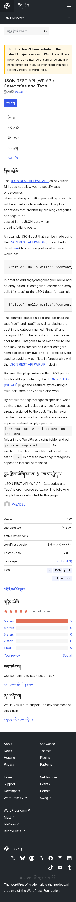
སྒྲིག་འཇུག (13, 138)
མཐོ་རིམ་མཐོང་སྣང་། (14, 589)
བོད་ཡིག (17, 849)
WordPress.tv (15, 798)
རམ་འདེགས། (14, 158)
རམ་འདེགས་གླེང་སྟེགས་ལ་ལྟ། (19, 685)
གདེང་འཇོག (14, 128)
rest (55, 578)
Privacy (9, 764)
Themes (45, 751)
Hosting (9, 757)
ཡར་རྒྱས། (13, 148)
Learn (8, 777)
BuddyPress (14, 831)
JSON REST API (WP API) (30, 181)
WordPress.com (17, 810)
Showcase (47, 744)
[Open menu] (70, 6)
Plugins (45, 757)
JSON (57, 570)
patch (67, 570)
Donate (47, 791)
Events (45, 784)
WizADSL (21, 92)
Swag (46, 798)
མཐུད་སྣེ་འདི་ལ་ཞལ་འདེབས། (19, 720)
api (49, 570)
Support (9, 784)
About (8, 744)
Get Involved (49, 777)
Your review (12, 655)
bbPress (12, 824)
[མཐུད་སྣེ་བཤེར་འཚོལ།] (45, 31)
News (8, 751)
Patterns (46, 764)
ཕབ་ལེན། (10, 102)
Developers (12, 791)
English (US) (64, 561)
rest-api (66, 578)
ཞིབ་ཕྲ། (11, 118)
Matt (9, 817)
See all (67, 655)
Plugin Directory (14, 17)
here (16, 248)
